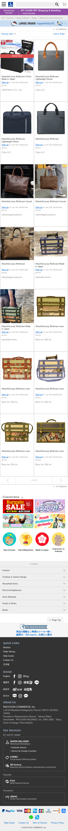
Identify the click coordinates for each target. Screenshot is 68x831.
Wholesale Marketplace (20, 742)
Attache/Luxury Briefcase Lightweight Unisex (47, 77)
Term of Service (40, 823)
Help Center (8, 656)
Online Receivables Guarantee (23, 797)
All (3, 18)
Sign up (5, 82)
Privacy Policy (57, 823)
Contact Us (8, 660)
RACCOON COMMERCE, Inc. (19, 706)
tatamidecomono (43, 277)
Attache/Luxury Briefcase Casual (17, 201)
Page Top (56, 620)
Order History (9, 651)
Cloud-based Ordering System (23, 758)
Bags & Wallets (22, 18)
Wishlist (6, 647)
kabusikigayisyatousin (12, 214)
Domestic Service (18, 747)
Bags (34, 18)
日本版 (6, 664)
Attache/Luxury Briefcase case (49, 326)
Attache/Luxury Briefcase (47, 139)
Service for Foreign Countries (24, 751)
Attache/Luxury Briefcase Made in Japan (49, 265)
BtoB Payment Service (19, 781)
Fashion (10, 18)
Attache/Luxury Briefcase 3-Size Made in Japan (16, 77)
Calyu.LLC (40, 90)
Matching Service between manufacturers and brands (33, 765)
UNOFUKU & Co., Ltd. (12, 90)
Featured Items (11, 497)
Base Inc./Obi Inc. (43, 339)
